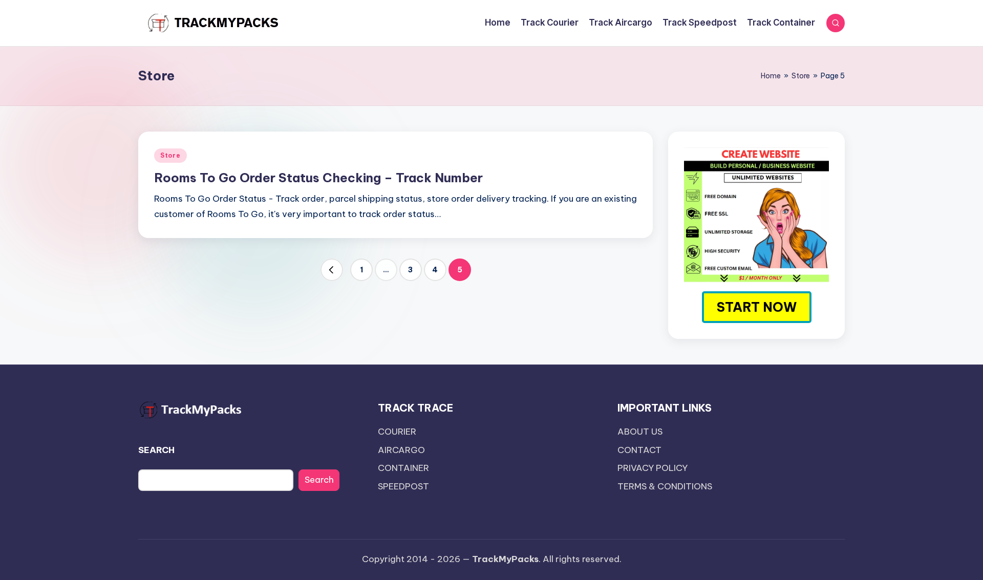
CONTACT (639, 450)
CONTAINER (403, 468)
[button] (331, 270)
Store (801, 75)
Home (771, 75)
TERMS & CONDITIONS (664, 486)
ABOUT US (640, 431)
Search (319, 479)
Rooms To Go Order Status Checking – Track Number (318, 177)
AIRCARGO (401, 450)
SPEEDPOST (403, 486)
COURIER (397, 431)
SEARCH (156, 450)
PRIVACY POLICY (652, 468)
